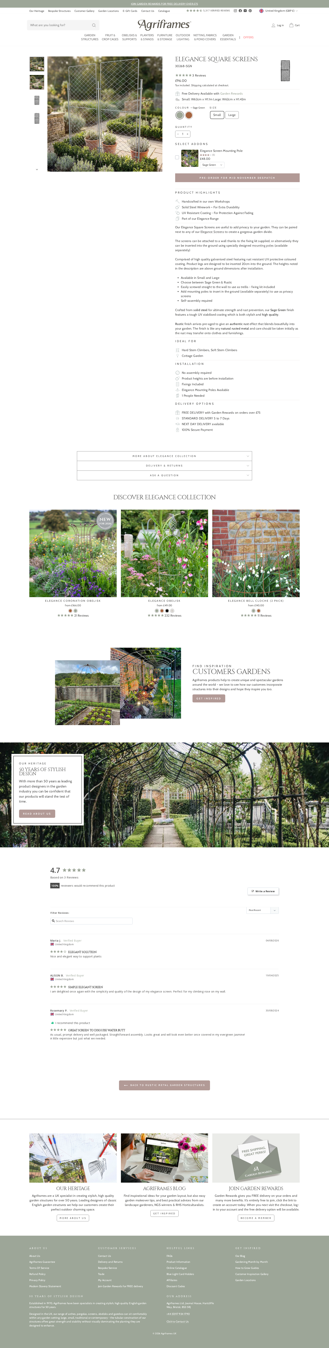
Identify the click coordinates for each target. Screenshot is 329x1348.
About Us (34, 1255)
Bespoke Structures (59, 10)
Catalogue (164, 10)
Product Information (178, 1261)
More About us (73, 1218)
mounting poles (263, 245)
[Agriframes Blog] (164, 1158)
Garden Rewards (231, 93)
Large (232, 115)
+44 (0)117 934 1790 (178, 1313)
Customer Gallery (84, 10)
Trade (101, 1274)
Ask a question (164, 475)
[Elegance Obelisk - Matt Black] (167, 611)
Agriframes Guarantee (42, 1261)
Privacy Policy (37, 1280)
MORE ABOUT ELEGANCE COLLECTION (164, 456)
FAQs (170, 1255)
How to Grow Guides (247, 1267)
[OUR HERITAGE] (73, 1158)
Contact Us (147, 10)
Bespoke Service (107, 1267)
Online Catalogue (177, 1267)
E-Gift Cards (130, 10)
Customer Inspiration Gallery (252, 1274)
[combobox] (63, 25)
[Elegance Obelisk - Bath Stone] (172, 611)
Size (213, 107)
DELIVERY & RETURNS (164, 465)
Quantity (183, 126)
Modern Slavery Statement (45, 1286)
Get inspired (208, 698)
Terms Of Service (39, 1267)
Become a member (256, 1218)
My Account (105, 1280)
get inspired (164, 1213)
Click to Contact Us (178, 1321)
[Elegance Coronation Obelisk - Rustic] (70, 611)
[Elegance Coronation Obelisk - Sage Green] (75, 611)
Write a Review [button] (265, 891)
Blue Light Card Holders (180, 1274)
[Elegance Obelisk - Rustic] (162, 611)
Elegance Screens (212, 232)
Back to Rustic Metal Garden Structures (167, 1085)
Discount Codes (176, 1286)
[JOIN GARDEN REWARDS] (256, 1158)
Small (217, 115)
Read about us (37, 813)
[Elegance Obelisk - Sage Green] (157, 611)
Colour (190, 107)
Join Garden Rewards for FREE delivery (120, 1286)
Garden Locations (108, 10)
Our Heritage (36, 10)
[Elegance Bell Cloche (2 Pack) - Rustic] (258, 611)
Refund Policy (37, 1274)
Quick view (73, 592)
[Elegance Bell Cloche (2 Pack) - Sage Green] (253, 611)
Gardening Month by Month (251, 1261)
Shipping (196, 85)
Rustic (189, 115)
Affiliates (172, 1280)
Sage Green (180, 115)
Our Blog (240, 1255)
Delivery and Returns (110, 1261)
